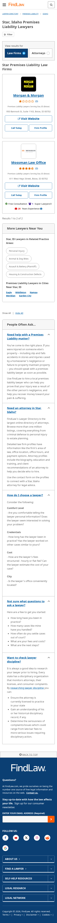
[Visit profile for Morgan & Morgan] (28, 84)
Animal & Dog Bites (19, 258)
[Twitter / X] (26, 838)
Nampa (33, 292)
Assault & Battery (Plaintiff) (22, 266)
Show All (6, 313)
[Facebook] (5, 838)
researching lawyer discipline (27, 688)
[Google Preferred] (5, 848)
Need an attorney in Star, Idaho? (24, 410)
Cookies (46, 914)
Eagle (9, 292)
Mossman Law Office (28, 162)
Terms (5, 914)
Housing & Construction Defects (25, 274)
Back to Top (30, 754)
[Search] (51, 4)
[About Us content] (51, 859)
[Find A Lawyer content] (51, 868)
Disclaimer (32, 914)
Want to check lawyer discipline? (21, 659)
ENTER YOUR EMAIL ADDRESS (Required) (23, 813)
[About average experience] (41, 208)
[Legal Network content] (51, 898)
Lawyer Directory (10, 14)
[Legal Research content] (51, 888)
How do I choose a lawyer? (25, 495)
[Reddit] (47, 838)
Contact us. (32, 792)
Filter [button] (9, 34)
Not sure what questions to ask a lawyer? (26, 603)
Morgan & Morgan (28, 95)
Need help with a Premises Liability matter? (25, 336)
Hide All (19, 313)
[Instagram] (37, 838)
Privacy (18, 914)
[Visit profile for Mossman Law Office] (28, 151)
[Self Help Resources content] (51, 878)
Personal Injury (16, 250)
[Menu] (4, 5)
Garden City (25, 295)
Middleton (20, 292)
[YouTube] (16, 838)
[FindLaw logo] (17, 4)
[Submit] (51, 819)
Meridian (10, 295)
